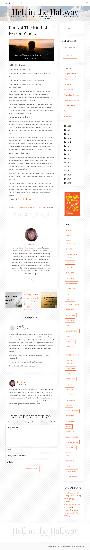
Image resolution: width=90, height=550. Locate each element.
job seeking (70, 368)
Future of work (69, 79)
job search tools (72, 355)
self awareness (72, 437)
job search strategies (70, 348)
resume (68, 426)
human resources (72, 305)
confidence (70, 262)
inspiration (70, 310)
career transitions (70, 242)
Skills (65, 111)
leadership (70, 374)
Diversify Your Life (70, 493)
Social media (68, 116)
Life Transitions (40, 207)
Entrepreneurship (70, 74)
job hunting (70, 326)
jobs (68, 336)
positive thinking (72, 411)
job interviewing (72, 331)
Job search (67, 84)
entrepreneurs (71, 283)
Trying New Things (24, 199)
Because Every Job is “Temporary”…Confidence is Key (72, 513)
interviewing (70, 315)
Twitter (69, 466)
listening (69, 389)
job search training (70, 361)
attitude (69, 230)
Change (69, 249)
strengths (70, 461)
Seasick (66, 501)
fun (67, 294)
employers (70, 273)
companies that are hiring (71, 255)
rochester (70, 432)
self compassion (72, 442)
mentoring (70, 395)
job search (70, 342)
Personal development (71, 95)
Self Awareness (69, 106)
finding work (71, 289)
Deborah (13, 207)
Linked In (69, 384)
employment (70, 278)
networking (70, 400)
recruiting (70, 421)
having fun (70, 299)
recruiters (70, 416)
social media (70, 448)
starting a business (70, 454)
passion (69, 405)
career (68, 236)
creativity (69, 268)
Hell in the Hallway (45, 11)
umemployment (71, 472)
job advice (70, 320)
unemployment (71, 477)
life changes (70, 379)
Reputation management (72, 100)
